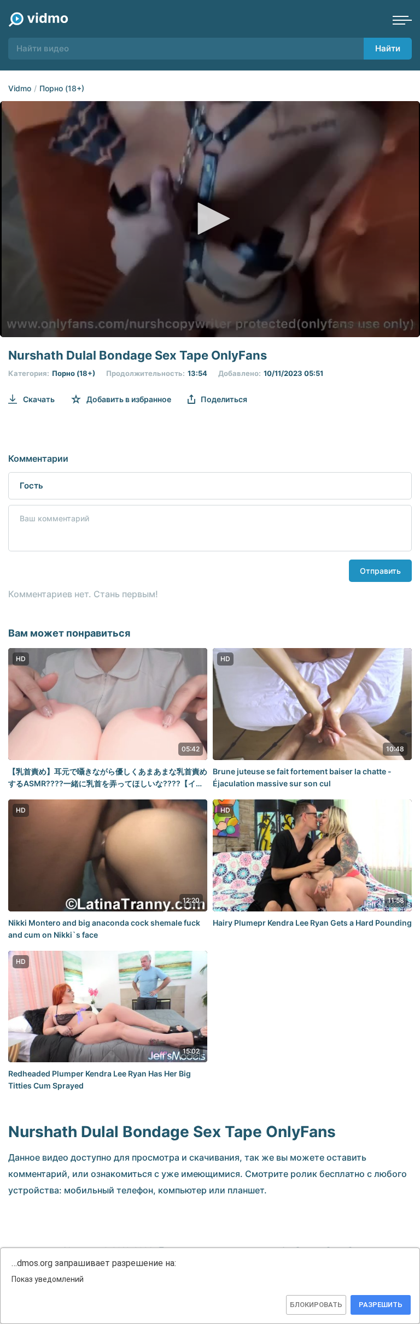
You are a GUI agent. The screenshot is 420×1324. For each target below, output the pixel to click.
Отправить (380, 570)
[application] (210, 219)
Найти (387, 48)
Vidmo (19, 88)
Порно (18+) (61, 88)
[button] (210, 219)
